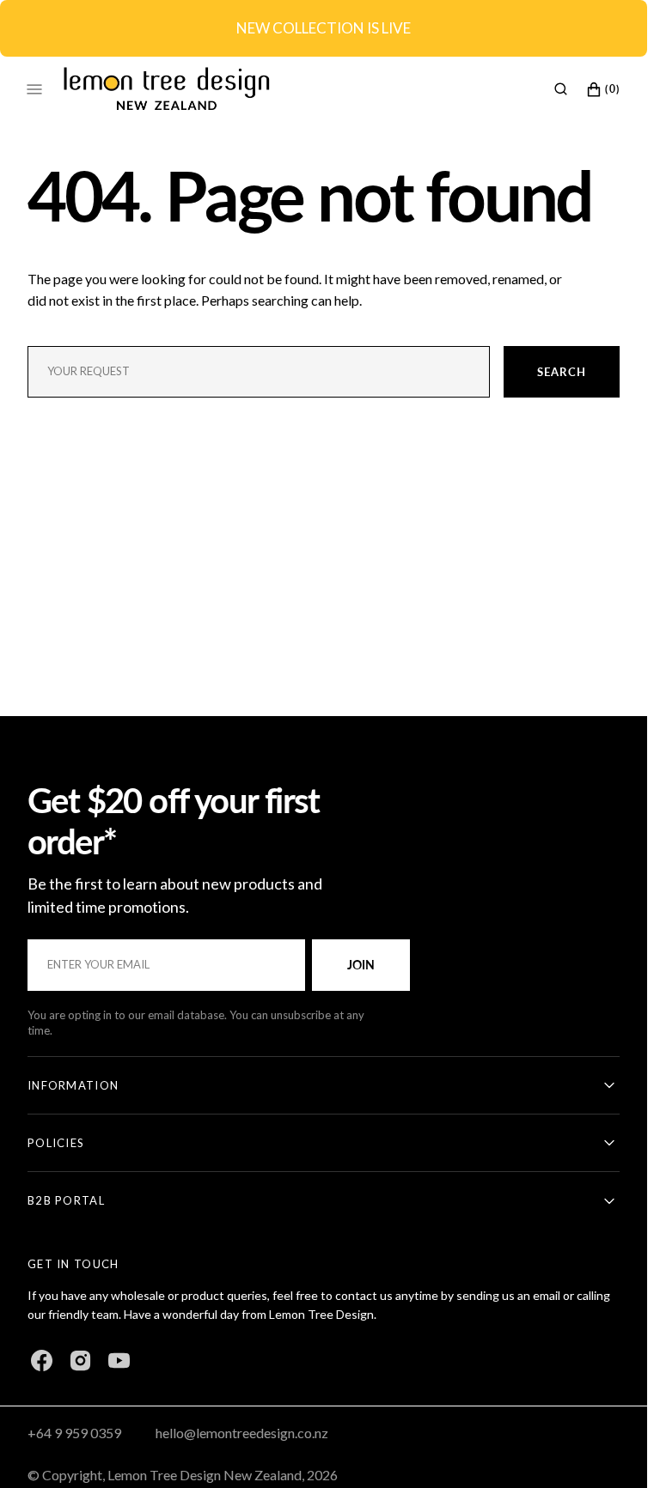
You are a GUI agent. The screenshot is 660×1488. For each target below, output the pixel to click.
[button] (560, 88)
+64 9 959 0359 (74, 1432)
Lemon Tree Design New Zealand (204, 1475)
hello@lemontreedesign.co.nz (242, 1432)
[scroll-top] (607, 1448)
